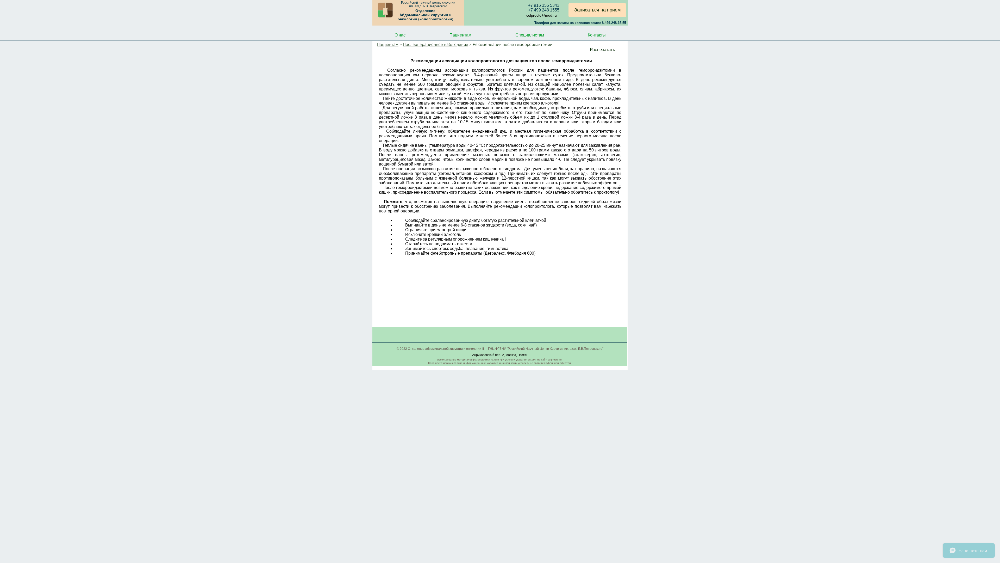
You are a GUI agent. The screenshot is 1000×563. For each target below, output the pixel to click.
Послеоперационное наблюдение (435, 44)
